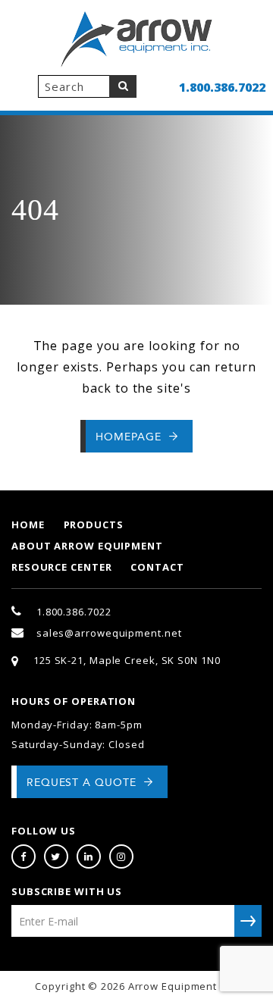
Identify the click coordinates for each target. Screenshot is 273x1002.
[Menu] (19, 88)
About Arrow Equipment (87, 546)
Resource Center (61, 567)
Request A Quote (81, 782)
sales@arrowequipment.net (107, 633)
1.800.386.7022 (72, 611)
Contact (157, 567)
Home (28, 524)
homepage (128, 437)
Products (94, 524)
